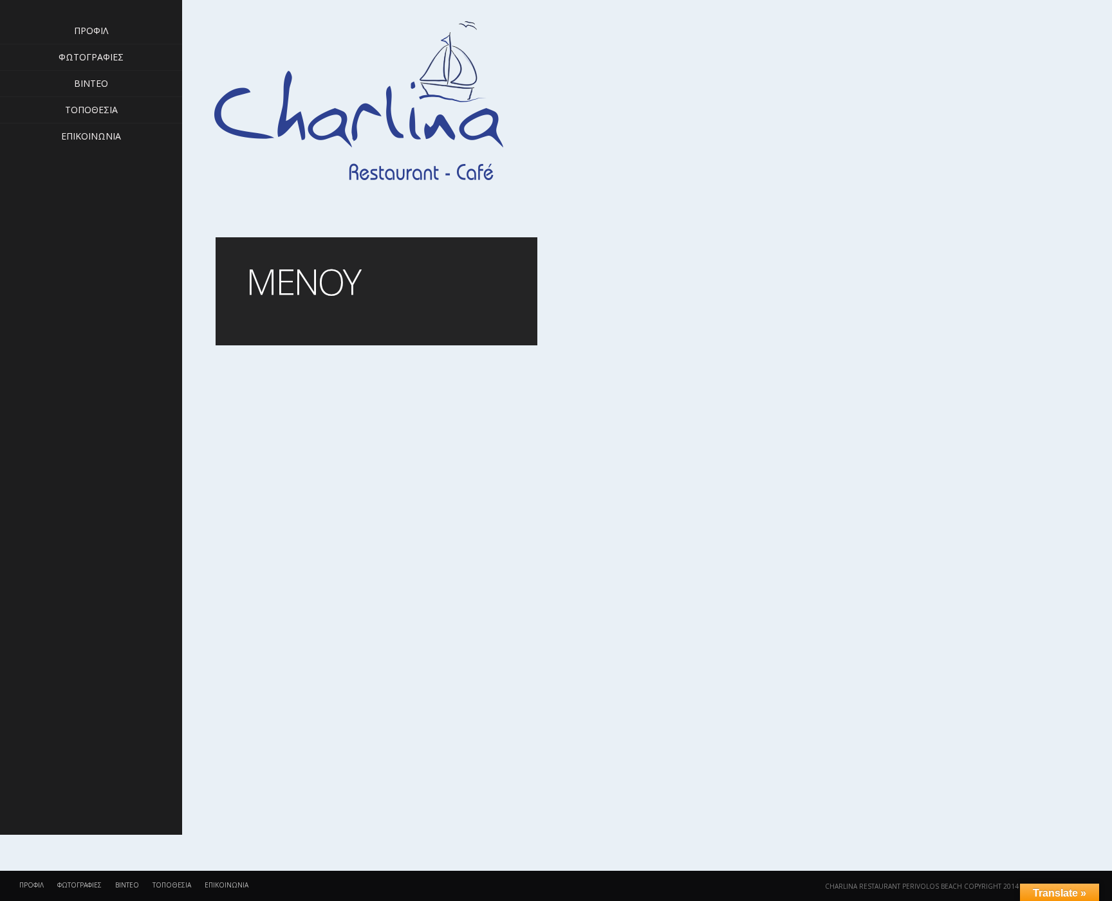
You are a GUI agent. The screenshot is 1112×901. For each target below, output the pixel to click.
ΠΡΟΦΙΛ (91, 30)
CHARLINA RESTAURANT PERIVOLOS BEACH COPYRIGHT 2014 (922, 886)
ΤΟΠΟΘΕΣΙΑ (91, 110)
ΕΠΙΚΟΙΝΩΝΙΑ (91, 136)
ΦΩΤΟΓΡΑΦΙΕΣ (91, 57)
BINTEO (91, 83)
